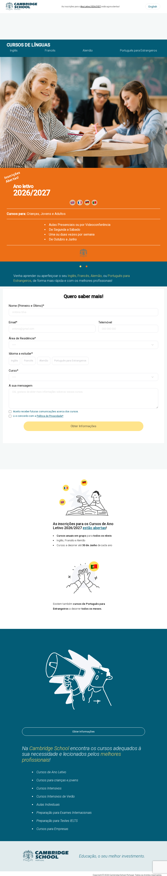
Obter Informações (83, 731)
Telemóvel (105, 322)
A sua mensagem (20, 385)
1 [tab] (80, 267)
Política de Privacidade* (50, 416)
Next (163, 164)
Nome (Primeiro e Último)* (26, 306)
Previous (4, 164)
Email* (13, 322)
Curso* (13, 370)
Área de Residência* (22, 338)
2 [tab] (87, 267)
